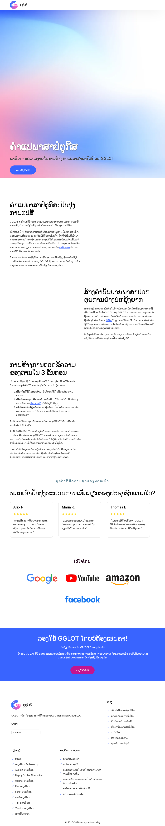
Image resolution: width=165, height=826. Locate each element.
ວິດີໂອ (109, 320)
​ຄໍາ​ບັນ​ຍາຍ (64, 247)
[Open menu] (151, 5)
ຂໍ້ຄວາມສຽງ (36, 403)
